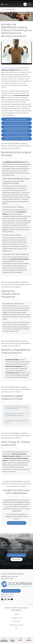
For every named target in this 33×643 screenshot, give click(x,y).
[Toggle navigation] (30, 4)
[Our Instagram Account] (5, 599)
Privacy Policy (16, 621)
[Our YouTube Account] (12, 599)
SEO (16, 628)
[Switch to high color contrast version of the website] (25, 4)
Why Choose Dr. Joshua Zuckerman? (16, 135)
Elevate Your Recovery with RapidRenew (16, 138)
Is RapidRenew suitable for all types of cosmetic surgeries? (16, 407)
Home (3, 9)
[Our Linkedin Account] (8, 599)
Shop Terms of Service (16, 625)
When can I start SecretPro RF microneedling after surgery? (14, 414)
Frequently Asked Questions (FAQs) (16, 131)
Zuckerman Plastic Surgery (9, 68)
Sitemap (16, 614)
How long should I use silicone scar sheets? (15, 421)
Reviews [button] (29, 640)
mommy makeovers (23, 306)
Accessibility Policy (16, 617)
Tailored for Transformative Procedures (16, 123)
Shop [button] (20, 640)
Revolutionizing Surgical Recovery (16, 119)
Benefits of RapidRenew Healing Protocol (16, 127)
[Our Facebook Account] (2, 599)
